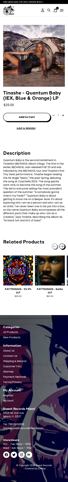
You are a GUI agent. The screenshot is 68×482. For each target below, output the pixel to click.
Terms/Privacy (12, 382)
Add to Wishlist (26, 128)
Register (8, 395)
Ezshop (42, 468)
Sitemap (8, 371)
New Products (11, 337)
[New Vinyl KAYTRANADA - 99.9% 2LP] (18, 270)
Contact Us (10, 356)
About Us (8, 351)
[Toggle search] (49, 10)
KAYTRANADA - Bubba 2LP (50, 290)
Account (8, 400)
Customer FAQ (12, 366)
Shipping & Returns (15, 361)
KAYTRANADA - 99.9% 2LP (18, 290)
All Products (10, 332)
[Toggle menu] (62, 10)
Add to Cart (27, 117)
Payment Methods (14, 377)
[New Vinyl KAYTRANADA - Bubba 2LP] (50, 270)
